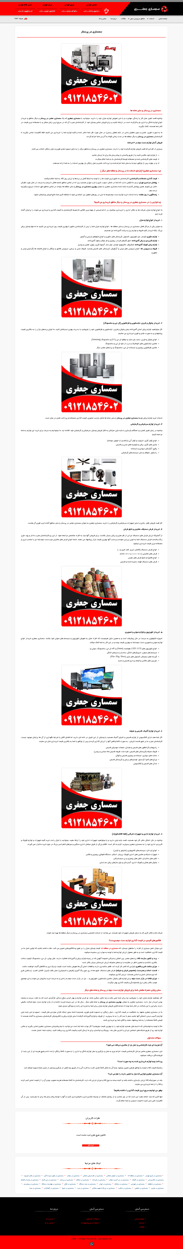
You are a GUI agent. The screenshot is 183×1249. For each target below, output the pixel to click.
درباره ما (114, 19)
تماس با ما (102, 19)
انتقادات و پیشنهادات (90, 1223)
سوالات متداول (93, 1219)
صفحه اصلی (163, 19)
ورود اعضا (18, 18)
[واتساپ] (91, 1246)
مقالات (123, 19)
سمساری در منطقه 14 (109, 948)
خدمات (151, 19)
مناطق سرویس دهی (137, 19)
